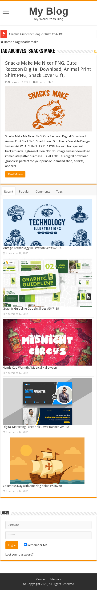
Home (7, 42)
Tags (59, 191)
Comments (43, 191)
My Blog (48, 11)
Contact (41, 579)
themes (40, 82)
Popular (24, 191)
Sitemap (55, 579)
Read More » (15, 174)
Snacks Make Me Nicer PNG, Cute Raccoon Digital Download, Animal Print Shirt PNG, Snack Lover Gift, (48, 69)
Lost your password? (19, 554)
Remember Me (37, 545)
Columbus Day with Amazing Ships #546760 (32, 486)
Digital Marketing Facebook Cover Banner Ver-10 (36, 427)
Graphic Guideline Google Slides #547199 (36, 34)
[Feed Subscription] (95, 51)
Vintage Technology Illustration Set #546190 (32, 248)
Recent (8, 191)
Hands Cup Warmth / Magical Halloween (30, 367)
